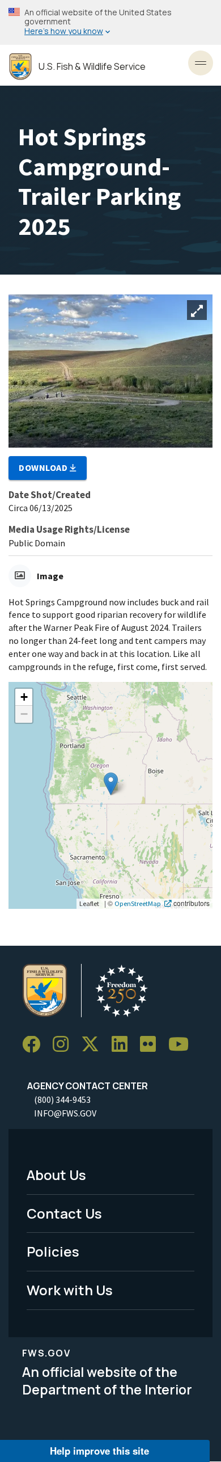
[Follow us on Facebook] (35, 1045)
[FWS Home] (20, 66)
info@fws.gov (65, 1113)
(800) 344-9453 (62, 1099)
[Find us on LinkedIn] (123, 1045)
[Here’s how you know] (110, 22)
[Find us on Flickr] (152, 1045)
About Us (56, 1174)
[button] (111, 783)
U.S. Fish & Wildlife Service (92, 67)
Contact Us (64, 1213)
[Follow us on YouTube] (182, 1045)
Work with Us (70, 1289)
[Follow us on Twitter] (94, 1045)
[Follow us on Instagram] (64, 1045)
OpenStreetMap (137, 903)
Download (44, 467)
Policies (53, 1251)
